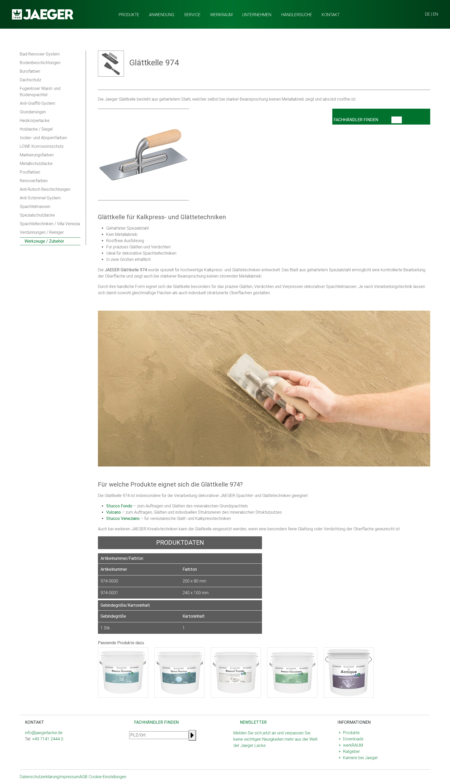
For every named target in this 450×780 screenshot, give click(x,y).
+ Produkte (349, 732)
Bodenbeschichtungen (40, 62)
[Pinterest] (48, 755)
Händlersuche (296, 14)
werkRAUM (221, 14)
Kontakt (331, 14)
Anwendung (161, 14)
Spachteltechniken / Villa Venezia (50, 223)
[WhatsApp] (35, 755)
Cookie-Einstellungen (107, 776)
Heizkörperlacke (34, 120)
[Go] (396, 119)
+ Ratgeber (349, 751)
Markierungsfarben (37, 154)
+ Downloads (351, 738)
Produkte (129, 14)
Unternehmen (256, 14)
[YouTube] (40, 755)
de (427, 14)
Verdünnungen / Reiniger (42, 232)
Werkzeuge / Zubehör (43, 241)
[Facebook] (31, 755)
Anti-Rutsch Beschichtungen (45, 189)
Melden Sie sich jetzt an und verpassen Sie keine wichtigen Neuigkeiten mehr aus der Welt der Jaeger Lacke (275, 739)
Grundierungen (33, 111)
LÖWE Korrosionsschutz (42, 146)
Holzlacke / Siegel (36, 129)
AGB (83, 776)
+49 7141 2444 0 (47, 738)
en (435, 14)
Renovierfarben (34, 180)
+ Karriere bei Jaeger (358, 757)
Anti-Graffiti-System (37, 103)
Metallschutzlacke (36, 163)
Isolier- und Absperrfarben (43, 137)
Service (192, 14)
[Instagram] (27, 755)
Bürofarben (30, 71)
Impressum (69, 776)
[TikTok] (44, 755)
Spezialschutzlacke (37, 215)
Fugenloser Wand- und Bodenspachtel (40, 91)
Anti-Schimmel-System (40, 197)
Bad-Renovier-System (40, 54)
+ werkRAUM (351, 745)
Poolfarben (30, 172)
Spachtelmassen (35, 206)
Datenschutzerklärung (39, 776)
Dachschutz (30, 79)
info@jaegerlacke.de (44, 732)
